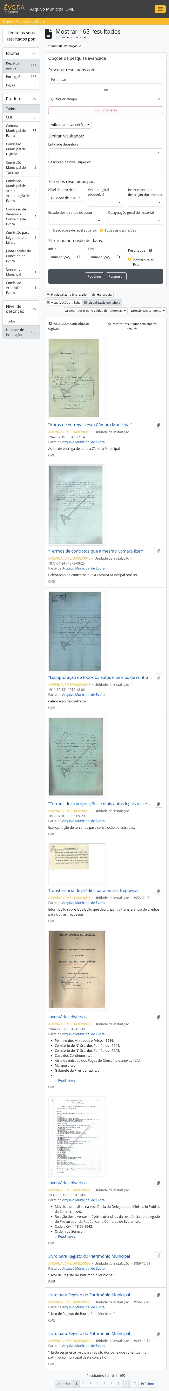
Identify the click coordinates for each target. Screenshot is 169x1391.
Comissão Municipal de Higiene (21, 149)
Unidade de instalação (21, 332)
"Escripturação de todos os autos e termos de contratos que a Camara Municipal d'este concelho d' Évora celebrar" (100, 677)
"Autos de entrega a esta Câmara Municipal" (90, 424)
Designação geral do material (131, 212)
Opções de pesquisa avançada (77, 58)
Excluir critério (105, 110)
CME (21, 118)
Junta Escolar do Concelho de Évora (21, 256)
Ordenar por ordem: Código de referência (94, 311)
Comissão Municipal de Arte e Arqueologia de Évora (21, 191)
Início (52, 249)
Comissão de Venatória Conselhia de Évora (21, 216)
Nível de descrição (15, 308)
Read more (66, 1080)
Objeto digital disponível (98, 192)
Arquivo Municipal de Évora (83, 442)
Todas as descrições (120, 230)
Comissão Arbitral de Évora (21, 288)
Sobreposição (143, 259)
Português (21, 77)
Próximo (147, 1383)
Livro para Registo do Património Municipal (89, 1256)
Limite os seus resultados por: (21, 36)
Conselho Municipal (21, 272)
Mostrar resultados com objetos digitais (134, 326)
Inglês (21, 86)
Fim (91, 249)
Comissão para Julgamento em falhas (21, 237)
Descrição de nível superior (69, 162)
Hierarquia (104, 294)
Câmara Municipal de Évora (21, 130)
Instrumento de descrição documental (145, 192)
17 (134, 1383)
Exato (137, 264)
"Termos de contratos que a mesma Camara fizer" (96, 551)
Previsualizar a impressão (68, 294)
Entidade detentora (63, 144)
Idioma (12, 53)
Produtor (14, 98)
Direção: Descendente (146, 311)
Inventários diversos (67, 1016)
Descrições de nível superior (75, 230)
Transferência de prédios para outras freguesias (94, 890)
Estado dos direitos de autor (70, 212)
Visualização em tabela (104, 302)
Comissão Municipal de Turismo (21, 167)
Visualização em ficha (65, 302)
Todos (11, 108)
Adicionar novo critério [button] (69, 124)
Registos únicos (21, 65)
